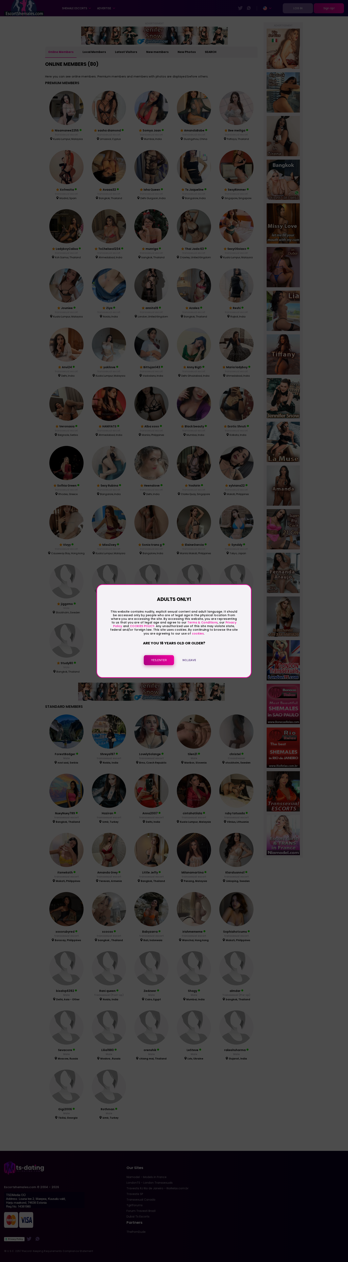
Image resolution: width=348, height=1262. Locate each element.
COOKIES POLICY (142, 626)
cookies (198, 634)
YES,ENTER (159, 660)
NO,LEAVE (189, 660)
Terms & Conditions (202, 622)
